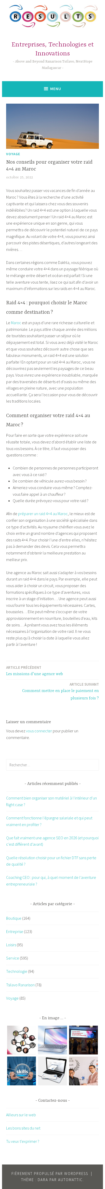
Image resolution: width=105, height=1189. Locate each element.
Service (12, 958)
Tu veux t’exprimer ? (22, 1141)
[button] (21, 1041)
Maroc (16, 322)
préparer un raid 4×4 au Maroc (43, 513)
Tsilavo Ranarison (20, 984)
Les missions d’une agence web (34, 670)
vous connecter (39, 730)
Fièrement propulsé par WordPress (49, 1173)
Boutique (13, 918)
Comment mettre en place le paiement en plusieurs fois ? (60, 691)
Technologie (16, 971)
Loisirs (11, 944)
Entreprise (14, 931)
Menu (55, 88)
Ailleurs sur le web (21, 1114)
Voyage (13, 154)
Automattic (70, 1179)
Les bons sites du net (23, 1128)
